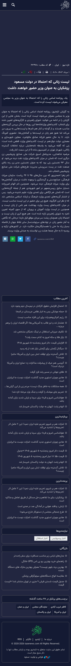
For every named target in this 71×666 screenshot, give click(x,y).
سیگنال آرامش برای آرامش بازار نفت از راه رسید (42, 349)
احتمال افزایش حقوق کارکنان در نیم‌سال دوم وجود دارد (37, 306)
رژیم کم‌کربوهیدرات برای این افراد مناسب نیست (41, 317)
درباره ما (48, 639)
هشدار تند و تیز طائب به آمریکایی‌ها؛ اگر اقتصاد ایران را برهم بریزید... (35, 324)
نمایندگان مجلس (39, 607)
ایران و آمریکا (60, 612)
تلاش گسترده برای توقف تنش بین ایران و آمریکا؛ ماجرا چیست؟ (37, 355)
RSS (20, 639)
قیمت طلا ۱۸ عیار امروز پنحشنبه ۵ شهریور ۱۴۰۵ (41, 456)
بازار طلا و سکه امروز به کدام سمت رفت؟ (44, 337)
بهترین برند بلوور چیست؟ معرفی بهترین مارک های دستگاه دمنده (36, 568)
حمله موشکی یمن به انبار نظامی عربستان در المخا (40, 312)
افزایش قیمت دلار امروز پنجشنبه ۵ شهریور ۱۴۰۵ (40, 343)
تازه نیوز (35, 5)
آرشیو (37, 639)
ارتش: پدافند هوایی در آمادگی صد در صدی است (41, 506)
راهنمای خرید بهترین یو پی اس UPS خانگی (43, 561)
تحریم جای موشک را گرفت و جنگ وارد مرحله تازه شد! (38, 392)
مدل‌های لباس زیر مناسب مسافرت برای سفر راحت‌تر (39, 556)
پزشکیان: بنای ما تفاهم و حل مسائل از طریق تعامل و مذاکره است (35, 499)
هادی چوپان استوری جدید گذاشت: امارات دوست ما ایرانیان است (35, 379)
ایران (57, 65)
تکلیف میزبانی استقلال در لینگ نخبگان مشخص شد (38, 332)
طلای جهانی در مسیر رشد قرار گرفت (47, 372)
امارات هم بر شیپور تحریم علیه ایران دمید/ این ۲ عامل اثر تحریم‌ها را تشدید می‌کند (36, 425)
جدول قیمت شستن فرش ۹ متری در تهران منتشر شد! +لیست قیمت (34, 583)
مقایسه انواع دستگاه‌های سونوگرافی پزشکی (43, 576)
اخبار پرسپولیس (59, 538)
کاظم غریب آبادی (58, 607)
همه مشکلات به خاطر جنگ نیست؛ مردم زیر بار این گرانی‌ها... (34, 386)
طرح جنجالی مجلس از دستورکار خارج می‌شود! (42, 512)
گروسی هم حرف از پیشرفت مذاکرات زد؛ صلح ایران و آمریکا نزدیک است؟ (35, 364)
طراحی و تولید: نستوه (33, 657)
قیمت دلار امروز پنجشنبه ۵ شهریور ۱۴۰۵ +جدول (40, 451)
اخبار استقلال (42, 538)
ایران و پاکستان (44, 612)
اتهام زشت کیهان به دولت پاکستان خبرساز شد (41, 407)
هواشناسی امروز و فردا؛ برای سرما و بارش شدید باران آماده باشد (36, 399)
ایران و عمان (23, 607)
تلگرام (28, 639)
